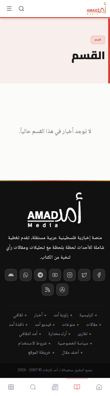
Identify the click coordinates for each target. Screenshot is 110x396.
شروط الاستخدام (32, 343)
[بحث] (21, 8)
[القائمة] (9, 8)
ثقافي (18, 315)
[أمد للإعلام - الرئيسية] (96, 8)
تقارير (82, 334)
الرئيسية (86, 315)
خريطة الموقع (39, 352)
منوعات (68, 325)
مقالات (91, 325)
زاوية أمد (60, 315)
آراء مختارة (57, 334)
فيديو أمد (43, 325)
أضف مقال (70, 352)
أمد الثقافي (28, 334)
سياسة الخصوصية (73, 343)
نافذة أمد (16, 325)
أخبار (38, 315)
